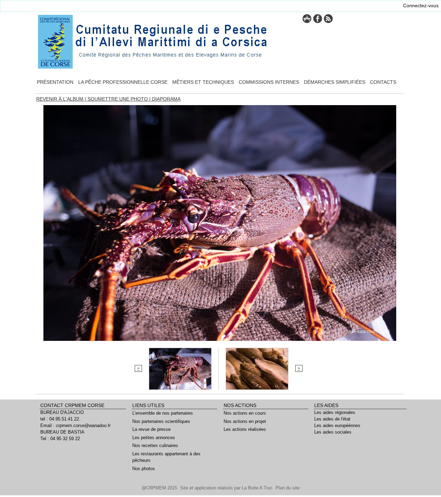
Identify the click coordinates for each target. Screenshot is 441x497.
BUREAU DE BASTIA (62, 432)
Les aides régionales (334, 412)
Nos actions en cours (245, 413)
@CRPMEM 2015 (160, 487)
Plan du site (287, 487)
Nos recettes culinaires (155, 445)
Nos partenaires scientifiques (161, 421)
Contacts (383, 82)
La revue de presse (151, 429)
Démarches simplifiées (334, 82)
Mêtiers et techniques (203, 82)
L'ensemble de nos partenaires (162, 413)
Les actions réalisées (245, 429)
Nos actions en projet (245, 421)
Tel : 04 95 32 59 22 (60, 438)
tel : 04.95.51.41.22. (60, 419)
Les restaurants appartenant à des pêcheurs (166, 457)
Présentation (55, 82)
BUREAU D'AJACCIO (62, 412)
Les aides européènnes (337, 425)
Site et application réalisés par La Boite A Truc (227, 487)
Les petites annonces (153, 437)
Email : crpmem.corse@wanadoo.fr (75, 425)
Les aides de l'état (332, 419)
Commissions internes (269, 82)
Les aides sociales (332, 432)
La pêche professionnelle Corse (122, 82)
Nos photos (143, 468)
